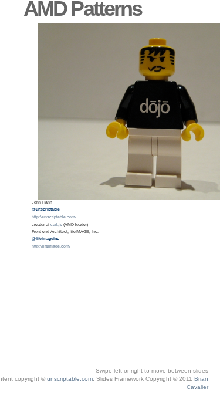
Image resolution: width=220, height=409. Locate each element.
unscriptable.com (70, 379)
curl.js (111, 395)
